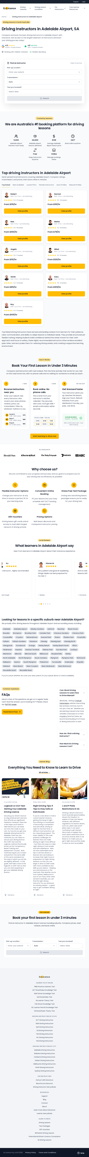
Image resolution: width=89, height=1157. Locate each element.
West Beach (18, 666)
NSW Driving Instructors (44, 1023)
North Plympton (25, 658)
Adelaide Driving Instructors (44, 1050)
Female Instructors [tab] (46, 185)
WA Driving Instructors (44, 1041)
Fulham (6, 641)
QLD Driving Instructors (44, 1027)
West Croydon (32, 666)
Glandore (33, 641)
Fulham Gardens (19, 641)
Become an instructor (44, 1083)
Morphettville (56, 654)
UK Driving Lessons (44, 1140)
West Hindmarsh (48, 666)
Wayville (80, 662)
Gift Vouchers (44, 1129)
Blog (44, 1099)
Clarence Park (77, 633)
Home (4, 17)
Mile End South (30, 654)
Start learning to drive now (44, 436)
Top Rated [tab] (6, 185)
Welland (6, 666)
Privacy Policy (30, 1152)
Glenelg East (56, 641)
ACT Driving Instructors (44, 1020)
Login (84, 2)
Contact (44, 1103)
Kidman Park (48, 650)
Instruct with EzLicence (44, 1080)
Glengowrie (7, 645)
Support (75, 2)
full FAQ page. (11, 704)
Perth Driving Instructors (44, 1067)
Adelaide (6, 629)
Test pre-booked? (14, 87)
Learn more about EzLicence (44, 1110)
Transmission (13, 77)
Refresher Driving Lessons (44, 1133)
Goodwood (20, 645)
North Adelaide (9, 658)
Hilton (74, 645)
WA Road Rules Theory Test (44, 1011)
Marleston (7, 654)
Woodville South (9, 670)
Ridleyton (7, 662)
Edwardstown (31, 637)
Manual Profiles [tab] (75, 185)
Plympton (54, 658)
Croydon (19, 637)
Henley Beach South (61, 645)
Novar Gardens (41, 658)
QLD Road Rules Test (44, 997)
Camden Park (45, 633)
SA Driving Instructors (45, 1030)
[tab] (39, 603)
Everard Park (46, 637)
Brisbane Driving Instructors (44, 1053)
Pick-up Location (14, 68)
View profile (23, 211)
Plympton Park (67, 658)
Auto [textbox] (11, 82)
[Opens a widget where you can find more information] (81, 1153)
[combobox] (44, 72)
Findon (57, 637)
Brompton (17, 633)
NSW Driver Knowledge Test (44, 993)
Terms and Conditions (47, 1152)
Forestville (81, 637)
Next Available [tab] (18, 185)
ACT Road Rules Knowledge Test (44, 990)
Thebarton (44, 662)
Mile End (18, 654)
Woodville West (26, 670)
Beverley (61, 629)
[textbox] (44, 72)
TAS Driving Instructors (44, 1034)
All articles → (44, 772)
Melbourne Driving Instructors (44, 1064)
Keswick (18, 650)
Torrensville (56, 662)
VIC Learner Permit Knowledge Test (44, 1007)
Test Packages (44, 1126)
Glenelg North (69, 641)
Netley (68, 654)
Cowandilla (7, 637)
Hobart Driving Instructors (44, 1060)
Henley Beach (44, 645)
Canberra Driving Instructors (44, 1057)
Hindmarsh (7, 650)
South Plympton (30, 662)
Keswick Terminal (32, 650)
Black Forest (73, 629)
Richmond (81, 658)
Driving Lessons (23, 8)
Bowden (6, 633)
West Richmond (64, 666)
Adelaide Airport (20, 629)
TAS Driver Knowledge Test (45, 1004)
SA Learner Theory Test (44, 1000)
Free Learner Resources (74, 8)
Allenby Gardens (37, 629)
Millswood (44, 654)
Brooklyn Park (30, 633)
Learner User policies (44, 1113)
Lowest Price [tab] (31, 185)
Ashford (51, 629)
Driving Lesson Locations (40, 8)
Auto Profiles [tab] (62, 185)
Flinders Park (69, 637)
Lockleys (73, 650)
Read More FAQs (10, 712)
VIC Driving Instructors (44, 1037)
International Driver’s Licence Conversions (44, 1136)
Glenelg (44, 641)
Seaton (17, 662)
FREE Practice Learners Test (44, 986)
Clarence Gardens (61, 633)
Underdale (69, 662)
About (44, 1106)
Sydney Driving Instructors (44, 1071)
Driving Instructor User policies (44, 1087)
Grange (32, 645)
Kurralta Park (61, 650)
